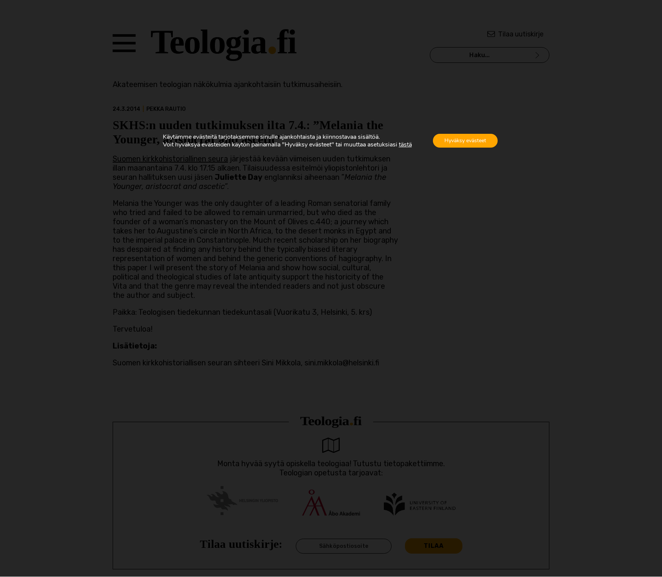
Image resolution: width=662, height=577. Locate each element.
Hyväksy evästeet (465, 140)
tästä (405, 144)
